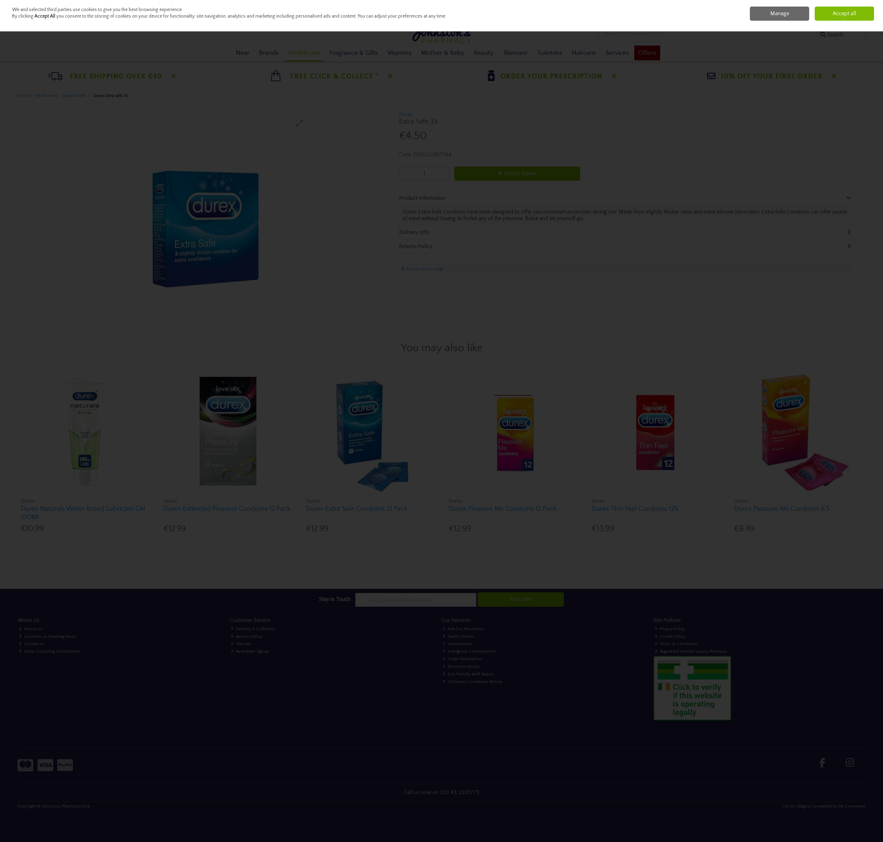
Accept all (844, 13)
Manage (779, 13)
